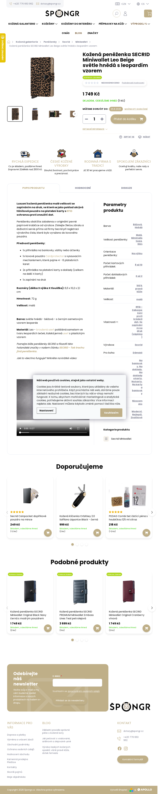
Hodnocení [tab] (83, 188)
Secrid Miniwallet (121, 439)
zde (49, 404)
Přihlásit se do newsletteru (70, 700)
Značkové (136, 417)
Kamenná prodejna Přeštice (17, 761)
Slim (139, 244)
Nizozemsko (137, 402)
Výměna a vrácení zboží (20, 739)
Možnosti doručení (136, 109)
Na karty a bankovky (137, 389)
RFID (69, 211)
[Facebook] (119, 748)
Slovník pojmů (14, 772)
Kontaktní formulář (133, 759)
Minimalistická (136, 239)
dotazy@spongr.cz (133, 731)
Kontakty (12, 767)
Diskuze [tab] (126, 188)
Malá (139, 235)
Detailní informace (93, 129)
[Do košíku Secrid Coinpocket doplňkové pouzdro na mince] (48, 533)
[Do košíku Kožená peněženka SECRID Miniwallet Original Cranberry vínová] (146, 628)
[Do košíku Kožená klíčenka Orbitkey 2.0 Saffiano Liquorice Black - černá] (97, 533)
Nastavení (46, 410)
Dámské (137, 352)
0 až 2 (139, 276)
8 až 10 (138, 264)
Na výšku (137, 253)
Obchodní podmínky (18, 744)
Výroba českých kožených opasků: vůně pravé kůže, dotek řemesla (56, 750)
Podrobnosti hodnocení (133, 83)
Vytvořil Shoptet (118, 789)
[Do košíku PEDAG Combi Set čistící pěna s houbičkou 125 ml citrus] (146, 533)
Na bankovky (137, 363)
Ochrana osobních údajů (20, 749)
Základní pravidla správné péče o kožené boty (56, 731)
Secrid (138, 344)
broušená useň (45, 329)
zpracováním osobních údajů (84, 691)
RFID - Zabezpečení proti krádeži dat (137, 314)
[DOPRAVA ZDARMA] (30, 591)
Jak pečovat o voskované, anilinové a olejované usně (56, 740)
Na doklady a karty (137, 375)
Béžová (137, 224)
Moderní (137, 411)
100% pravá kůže (138, 288)
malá (139, 299)
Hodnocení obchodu (18, 754)
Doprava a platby (16, 734)
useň (66, 333)
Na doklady (137, 368)
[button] (72, 544)
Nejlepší (137, 414)
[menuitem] (23, 24)
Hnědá (138, 227)
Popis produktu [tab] (33, 188)
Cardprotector (55, 256)
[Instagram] (125, 748)
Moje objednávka (16, 776)
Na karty (137, 381)
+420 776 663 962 (131, 739)
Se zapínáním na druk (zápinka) (137, 329)
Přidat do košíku (125, 119)
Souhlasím (111, 413)
